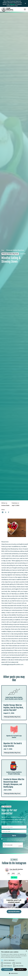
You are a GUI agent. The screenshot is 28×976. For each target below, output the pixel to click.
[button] (25, 9)
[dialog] (14, 963)
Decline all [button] (20, 969)
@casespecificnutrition (14, 911)
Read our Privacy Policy (16, 957)
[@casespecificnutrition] (6, 869)
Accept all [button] (7, 969)
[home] (7, 9)
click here (12, 4)
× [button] (26, 951)
